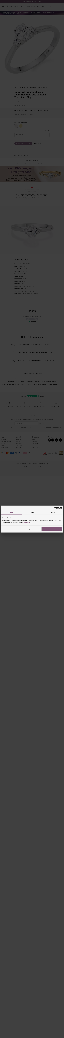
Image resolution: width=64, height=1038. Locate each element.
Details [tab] (32, 512)
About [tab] (53, 512)
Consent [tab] (11, 512)
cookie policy (26, 522)
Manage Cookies (30, 529)
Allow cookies (52, 529)
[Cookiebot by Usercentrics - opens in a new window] (55, 508)
